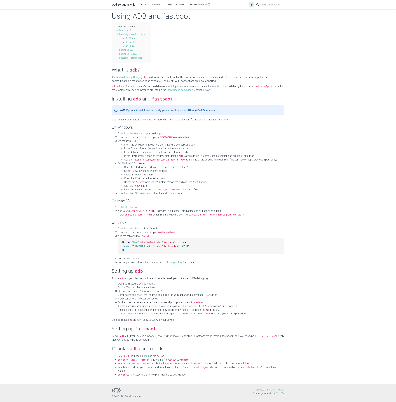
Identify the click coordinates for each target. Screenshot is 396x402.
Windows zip (141, 133)
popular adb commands (180, 90)
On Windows (131, 38)
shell (146, 355)
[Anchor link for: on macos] (137, 42)
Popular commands (130, 58)
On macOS (130, 42)
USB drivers (140, 193)
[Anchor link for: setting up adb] (134, 50)
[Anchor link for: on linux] (135, 46)
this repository (174, 262)
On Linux (129, 46)
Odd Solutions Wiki (123, 4)
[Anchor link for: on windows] (139, 38)
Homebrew (131, 207)
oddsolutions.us (200, 4)
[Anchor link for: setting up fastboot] (139, 54)
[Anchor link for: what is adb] (132, 30)
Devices (144, 5)
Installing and (132, 34)
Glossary (181, 5)
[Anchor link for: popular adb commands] (143, 58)
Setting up (126, 50)
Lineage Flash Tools (198, 110)
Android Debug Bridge (128, 77)
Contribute (158, 5)
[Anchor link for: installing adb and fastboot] (146, 34)
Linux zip (138, 228)
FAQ (170, 5)
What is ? (125, 30)
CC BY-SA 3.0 (277, 389)
